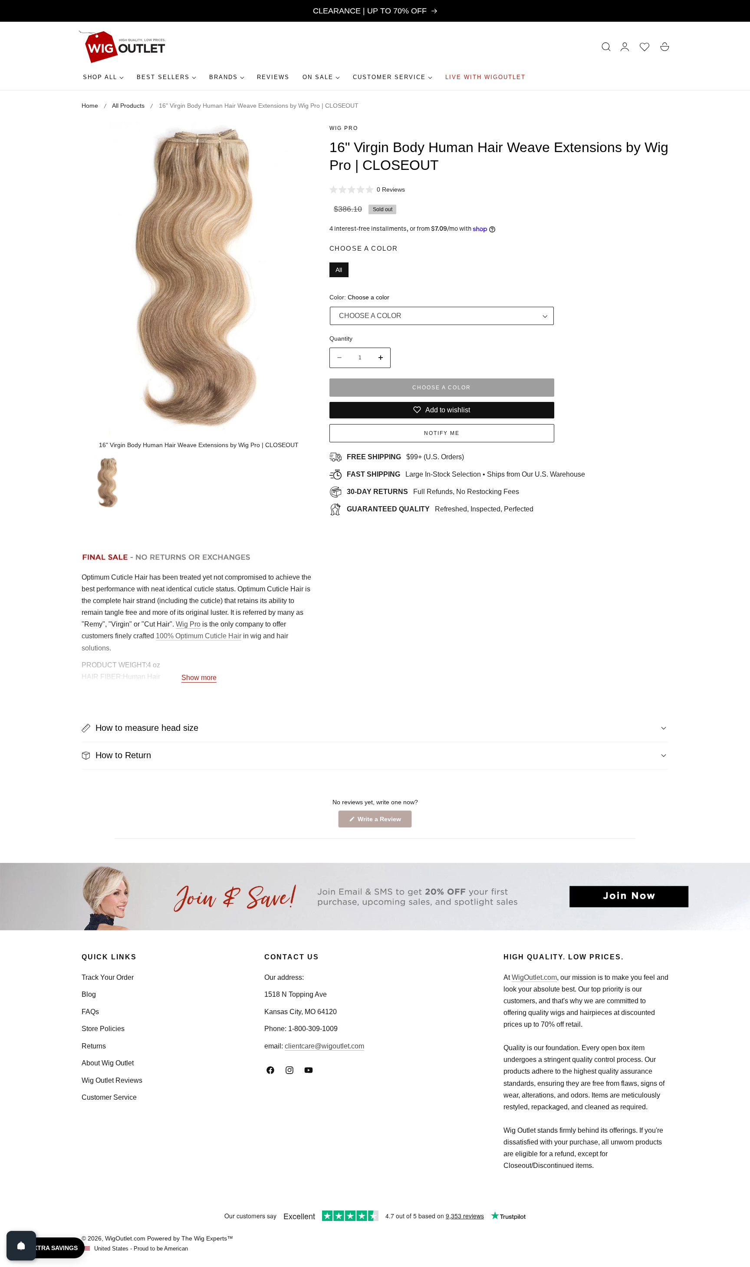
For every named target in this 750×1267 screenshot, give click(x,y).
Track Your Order (108, 977)
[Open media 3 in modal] (300, 138)
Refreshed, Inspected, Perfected (440, 509)
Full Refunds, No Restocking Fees (433, 491)
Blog (89, 994)
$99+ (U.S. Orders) (405, 457)
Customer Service (109, 1097)
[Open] (21, 1245)
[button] (606, 47)
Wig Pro (343, 128)
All (339, 269)
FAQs (90, 1011)
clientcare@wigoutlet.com (324, 1046)
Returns (94, 1046)
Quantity (340, 338)
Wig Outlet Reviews (112, 1080)
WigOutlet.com (534, 977)
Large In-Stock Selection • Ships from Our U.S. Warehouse (466, 474)
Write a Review (380, 821)
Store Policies (103, 1028)
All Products (128, 105)
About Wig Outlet (108, 1063)
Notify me (442, 433)
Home (90, 105)
